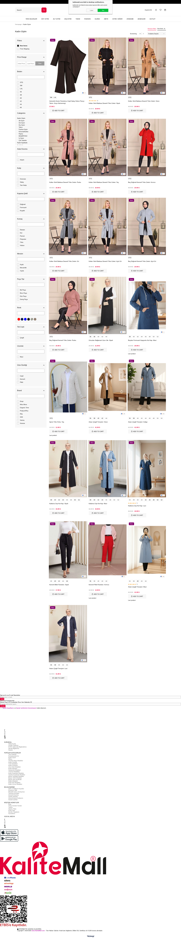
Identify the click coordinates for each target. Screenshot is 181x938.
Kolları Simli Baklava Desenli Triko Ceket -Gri (64, 261)
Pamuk (22, 236)
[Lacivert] (22, 319)
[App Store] (90, 832)
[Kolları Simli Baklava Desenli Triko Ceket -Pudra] (68, 147)
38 (21, 95)
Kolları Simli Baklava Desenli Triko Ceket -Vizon (143, 101)
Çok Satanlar (23, 140)
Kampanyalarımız (13, 756)
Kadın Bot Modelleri (14, 782)
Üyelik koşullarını (8, 708)
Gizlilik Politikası (13, 745)
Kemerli (22, 379)
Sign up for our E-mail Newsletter (10, 695)
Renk (19, 308)
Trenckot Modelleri (14, 771)
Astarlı (22, 160)
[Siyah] (28, 319)
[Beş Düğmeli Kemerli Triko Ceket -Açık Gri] (147, 226)
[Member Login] (156, 10)
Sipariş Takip (12, 809)
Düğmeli (22, 204)
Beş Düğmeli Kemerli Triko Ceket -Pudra (62, 340)
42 (21, 101)
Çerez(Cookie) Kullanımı (15, 798)
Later (91, 10)
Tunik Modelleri (13, 764)
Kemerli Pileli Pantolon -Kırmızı (99, 584)
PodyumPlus (24, 411)
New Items (23, 46)
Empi (21, 401)
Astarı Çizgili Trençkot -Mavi (137, 587)
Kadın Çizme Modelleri (15, 784)
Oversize (23, 179)
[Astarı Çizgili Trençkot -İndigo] (147, 387)
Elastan (22, 230)
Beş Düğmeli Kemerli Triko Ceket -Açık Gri (142, 261)
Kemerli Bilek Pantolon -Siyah (59, 584)
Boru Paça (23, 293)
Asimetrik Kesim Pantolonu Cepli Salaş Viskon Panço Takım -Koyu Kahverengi (66, 102)
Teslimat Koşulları (13, 793)
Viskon (22, 245)
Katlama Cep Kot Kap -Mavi (98, 503)
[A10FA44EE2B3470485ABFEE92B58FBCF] (90, 911)
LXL (21, 88)
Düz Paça (23, 296)
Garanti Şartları (13, 799)
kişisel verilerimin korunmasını (26, 708)
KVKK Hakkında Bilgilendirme (17, 747)
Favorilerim (11, 813)
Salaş (22, 182)
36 (21, 92)
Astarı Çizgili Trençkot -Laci (58, 668)
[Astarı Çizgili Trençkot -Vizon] (107, 387)
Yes (103, 10)
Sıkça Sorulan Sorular (15, 806)
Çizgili (22, 338)
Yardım (10, 807)
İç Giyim (21, 138)
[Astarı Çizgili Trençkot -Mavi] (147, 550)
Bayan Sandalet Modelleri (16, 776)
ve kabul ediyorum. (24, 708)
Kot (21, 233)
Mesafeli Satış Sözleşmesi (16, 792)
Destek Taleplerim (13, 812)
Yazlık (22, 271)
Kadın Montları (12, 768)
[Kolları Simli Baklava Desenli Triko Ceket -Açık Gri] (107, 226)
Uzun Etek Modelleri (14, 767)
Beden (19, 71)
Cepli (21, 376)
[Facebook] (4, 730)
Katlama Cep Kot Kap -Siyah (58, 503)
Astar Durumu (22, 149)
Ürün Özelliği (22, 365)
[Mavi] (25, 319)
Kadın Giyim (21, 118)
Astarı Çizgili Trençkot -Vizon (98, 422)
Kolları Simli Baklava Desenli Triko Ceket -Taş (104, 182)
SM (21, 85)
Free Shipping (24, 49)
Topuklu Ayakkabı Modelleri (16, 775)
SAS (21, 417)
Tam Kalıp (23, 185)
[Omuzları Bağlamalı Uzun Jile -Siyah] (107, 305)
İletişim (10, 750)
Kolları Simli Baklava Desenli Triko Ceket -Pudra (65, 182)
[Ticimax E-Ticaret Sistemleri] (90, 936)
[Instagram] (4, 733)
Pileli (21, 382)
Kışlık (22, 264)
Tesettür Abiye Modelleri (15, 760)
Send (2, 699)
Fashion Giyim (23, 129)
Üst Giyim (22, 123)
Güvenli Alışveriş (13, 795)
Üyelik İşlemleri (13, 796)
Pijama (21, 134)
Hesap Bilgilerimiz (13, 748)
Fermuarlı (23, 207)
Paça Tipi (20, 279)
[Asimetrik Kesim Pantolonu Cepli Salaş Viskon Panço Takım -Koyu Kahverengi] (68, 66)
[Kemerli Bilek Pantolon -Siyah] (68, 550)
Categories (21, 113)
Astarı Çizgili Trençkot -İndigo (137, 422)
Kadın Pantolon (13, 765)
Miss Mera (23, 404)
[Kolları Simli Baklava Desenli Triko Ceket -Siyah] (107, 66)
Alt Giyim (21, 120)
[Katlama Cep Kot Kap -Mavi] (107, 468)
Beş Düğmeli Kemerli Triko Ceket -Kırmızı (142, 182)
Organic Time (24, 407)
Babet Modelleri (13, 781)
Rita (21, 414)
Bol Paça (23, 290)
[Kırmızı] (18, 319)
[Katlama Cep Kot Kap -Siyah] (68, 468)
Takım (21, 127)
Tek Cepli (20, 327)
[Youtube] (5, 738)
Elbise (10, 759)
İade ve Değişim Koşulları (16, 788)
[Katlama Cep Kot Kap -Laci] (147, 468)
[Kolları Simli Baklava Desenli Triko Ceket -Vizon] (147, 66)
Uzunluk (20, 346)
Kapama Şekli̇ (22, 193)
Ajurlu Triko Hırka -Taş (56, 422)
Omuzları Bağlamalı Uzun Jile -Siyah (101, 340)
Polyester (23, 239)
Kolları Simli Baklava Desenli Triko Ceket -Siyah (104, 103)
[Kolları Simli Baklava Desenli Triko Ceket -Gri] (68, 226)
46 (21, 107)
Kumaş (19, 219)
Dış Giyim (22, 125)
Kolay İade (11, 810)
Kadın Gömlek (12, 762)
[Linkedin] (4, 736)
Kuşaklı (22, 210)
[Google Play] (90, 838)
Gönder (3, 706)
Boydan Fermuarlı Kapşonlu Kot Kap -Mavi (142, 340)
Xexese (22, 423)
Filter (40, 63)
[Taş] (31, 319)
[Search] (44, 10)
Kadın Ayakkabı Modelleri (16, 773)
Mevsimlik (23, 267)
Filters (19, 40)
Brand (19, 390)
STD (21, 82)
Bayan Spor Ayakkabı (15, 779)
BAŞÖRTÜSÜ (23, 136)
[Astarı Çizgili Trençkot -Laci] (68, 633)
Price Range (22, 57)
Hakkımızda (12, 744)
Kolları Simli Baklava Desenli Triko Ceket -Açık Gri (105, 261)
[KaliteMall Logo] (90, 858)
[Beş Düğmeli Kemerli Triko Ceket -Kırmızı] (147, 147)
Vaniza (22, 420)
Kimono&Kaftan (23, 131)
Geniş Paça (24, 299)
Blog (9, 804)
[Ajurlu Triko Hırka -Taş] (68, 387)
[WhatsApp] (4, 735)
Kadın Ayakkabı (22, 142)
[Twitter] (5, 731)
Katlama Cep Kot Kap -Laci (137, 506)
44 (21, 104)
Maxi (21, 357)
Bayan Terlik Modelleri (15, 778)
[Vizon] (35, 319)
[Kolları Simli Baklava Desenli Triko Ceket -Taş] (107, 147)
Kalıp (19, 168)
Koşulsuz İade (12, 790)
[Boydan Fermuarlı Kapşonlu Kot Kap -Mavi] (147, 305)
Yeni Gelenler (12, 754)
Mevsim (20, 254)
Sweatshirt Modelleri (14, 770)
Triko (21, 242)
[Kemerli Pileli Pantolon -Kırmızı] (107, 550)
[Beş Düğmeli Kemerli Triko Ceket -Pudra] (68, 305)
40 (21, 98)
